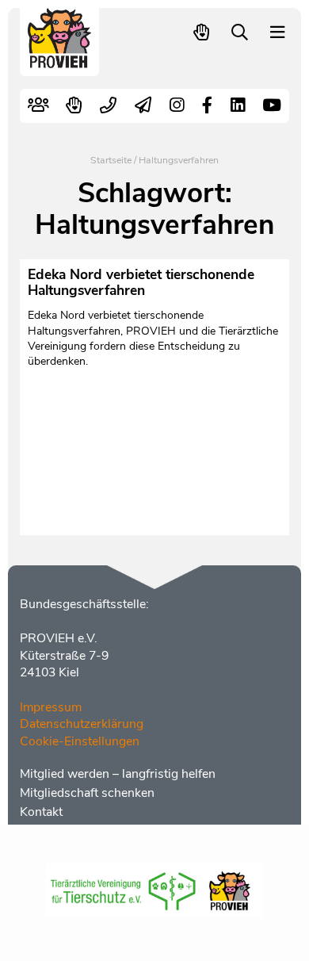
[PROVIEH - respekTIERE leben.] (60, 60)
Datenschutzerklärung (81, 724)
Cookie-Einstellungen (79, 741)
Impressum (51, 707)
